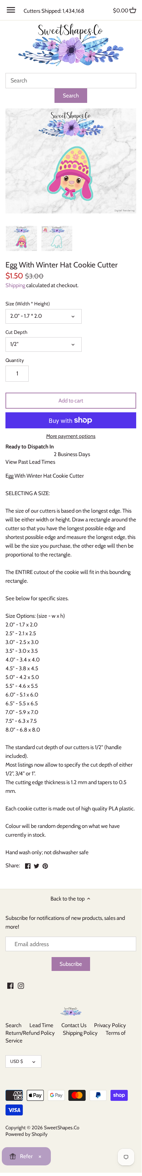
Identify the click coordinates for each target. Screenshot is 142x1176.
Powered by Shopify (26, 1134)
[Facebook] (10, 985)
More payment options (71, 436)
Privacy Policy (110, 1025)
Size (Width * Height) (27, 303)
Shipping (15, 285)
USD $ (16, 1061)
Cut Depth (16, 332)
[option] (21, 238)
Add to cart (70, 400)
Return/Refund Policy (30, 1033)
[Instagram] (21, 985)
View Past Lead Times (30, 462)
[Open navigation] (10, 9)
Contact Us (73, 1025)
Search (13, 1025)
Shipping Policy (80, 1033)
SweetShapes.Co (61, 1127)
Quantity (14, 360)
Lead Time (41, 1025)
